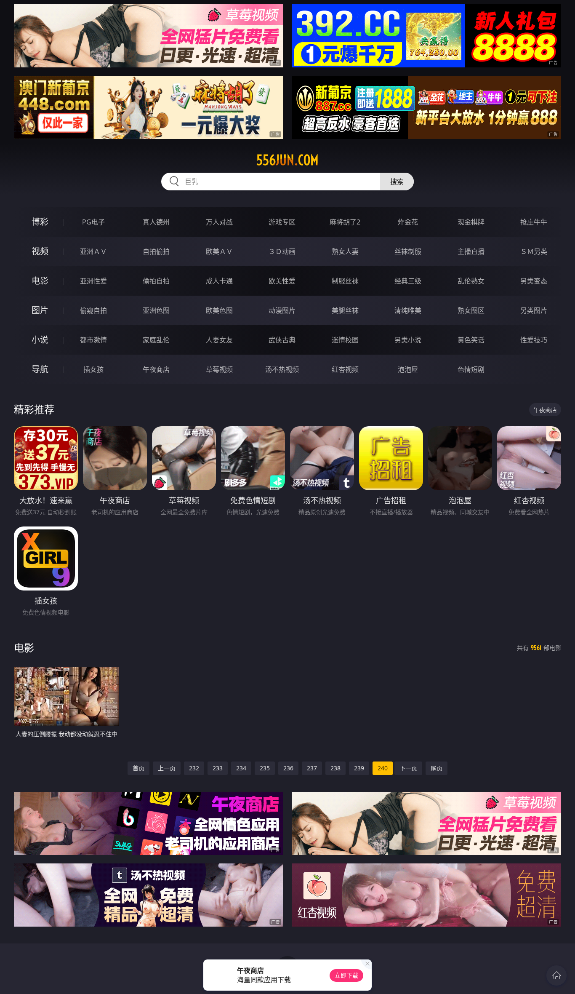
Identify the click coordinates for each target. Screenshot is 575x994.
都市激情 (93, 340)
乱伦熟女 (471, 281)
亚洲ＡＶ (93, 251)
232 (194, 768)
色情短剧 (471, 369)
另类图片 (533, 310)
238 (335, 768)
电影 (40, 280)
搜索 (397, 181)
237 (312, 768)
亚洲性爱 (93, 281)
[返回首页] (556, 975)
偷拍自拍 (156, 281)
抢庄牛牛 (533, 222)
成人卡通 (219, 281)
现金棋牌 (471, 222)
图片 (40, 310)
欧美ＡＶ (219, 251)
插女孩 (93, 369)
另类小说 (407, 340)
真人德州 (156, 222)
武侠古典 (282, 340)
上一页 (167, 768)
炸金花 (408, 222)
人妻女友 (219, 340)
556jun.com (287, 160)
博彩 (40, 221)
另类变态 (533, 281)
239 (359, 768)
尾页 (436, 768)
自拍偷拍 (156, 251)
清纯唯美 (407, 310)
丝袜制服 (407, 251)
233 (218, 768)
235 (265, 768)
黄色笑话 (471, 340)
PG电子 (93, 222)
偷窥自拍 (93, 310)
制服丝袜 (345, 281)
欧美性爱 (282, 281)
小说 (40, 339)
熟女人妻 (345, 251)
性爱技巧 (533, 340)
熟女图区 (471, 310)
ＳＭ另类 (533, 251)
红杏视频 (345, 369)
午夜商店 (156, 369)
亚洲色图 (156, 310)
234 (241, 768)
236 (288, 768)
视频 (40, 251)
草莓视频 (219, 369)
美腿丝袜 (345, 310)
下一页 (408, 768)
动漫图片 (282, 310)
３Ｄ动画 (282, 251)
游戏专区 (282, 222)
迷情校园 (345, 340)
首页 (138, 768)
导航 (40, 369)
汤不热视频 (282, 369)
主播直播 (471, 251)
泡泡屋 (408, 369)
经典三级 (407, 281)
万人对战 (219, 222)
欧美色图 (219, 310)
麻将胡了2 (345, 222)
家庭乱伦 (156, 340)
